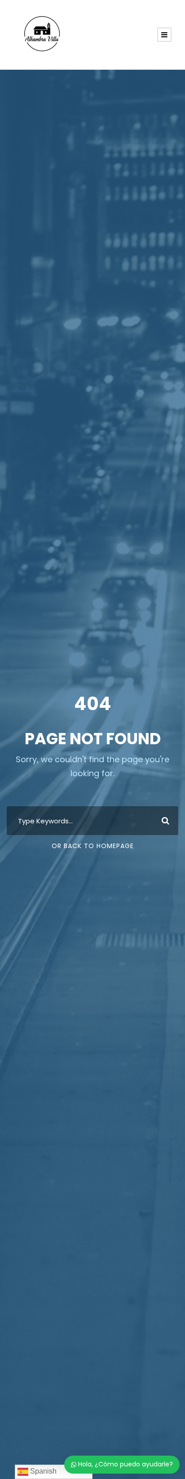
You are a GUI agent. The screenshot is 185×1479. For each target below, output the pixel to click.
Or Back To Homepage (93, 845)
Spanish (42, 1471)
